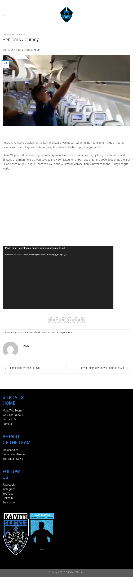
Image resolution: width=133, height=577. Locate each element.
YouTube (8, 493)
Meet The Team (12, 410)
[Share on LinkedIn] (82, 320)
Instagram (9, 489)
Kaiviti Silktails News (15, 34)
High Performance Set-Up (24, 368)
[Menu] (5, 14)
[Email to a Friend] (70, 320)
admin (37, 50)
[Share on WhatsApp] (51, 320)
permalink (67, 332)
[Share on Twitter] (63, 320)
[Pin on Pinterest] (76, 320)
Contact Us (9, 419)
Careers (7, 424)
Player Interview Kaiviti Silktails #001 (102, 368)
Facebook (9, 484)
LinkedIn (8, 498)
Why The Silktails (13, 415)
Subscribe (9, 502)
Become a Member (14, 454)
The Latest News (13, 458)
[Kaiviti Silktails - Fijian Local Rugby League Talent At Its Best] (66, 14)
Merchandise (10, 450)
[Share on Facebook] (57, 320)
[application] (58, 277)
